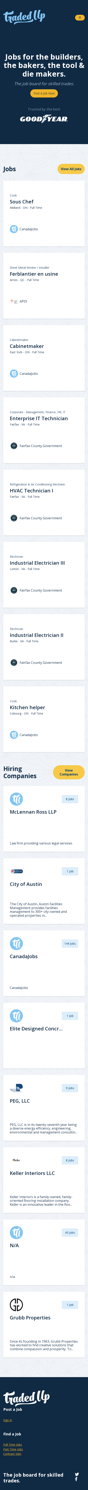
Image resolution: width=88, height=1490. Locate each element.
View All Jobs (71, 169)
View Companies (69, 772)
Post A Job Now (44, 93)
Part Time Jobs (13, 1449)
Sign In (7, 1420)
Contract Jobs (12, 1454)
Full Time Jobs (12, 1444)
